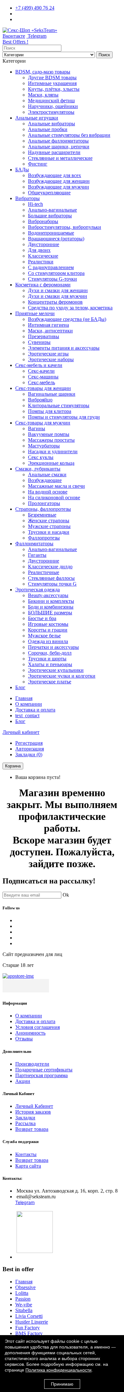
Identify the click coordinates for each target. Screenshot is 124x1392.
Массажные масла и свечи (56, 486)
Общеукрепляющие (49, 192)
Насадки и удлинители (53, 451)
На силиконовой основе (54, 497)
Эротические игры (48, 353)
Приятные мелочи (35, 313)
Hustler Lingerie (31, 1322)
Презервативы (43, 336)
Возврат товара (31, 1129)
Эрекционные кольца (51, 463)
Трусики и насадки (48, 532)
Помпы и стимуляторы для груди (64, 417)
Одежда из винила (48, 641)
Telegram (36, 36)
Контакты (26, 1154)
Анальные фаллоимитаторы (58, 141)
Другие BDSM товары (52, 77)
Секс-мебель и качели (38, 365)
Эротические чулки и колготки (61, 676)
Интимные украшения (52, 83)
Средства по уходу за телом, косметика (70, 307)
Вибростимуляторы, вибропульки (64, 227)
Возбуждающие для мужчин (58, 187)
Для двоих (39, 250)
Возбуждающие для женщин (59, 181)
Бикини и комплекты (51, 601)
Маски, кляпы (43, 94)
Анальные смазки (47, 474)
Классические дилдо (50, 566)
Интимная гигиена (48, 325)
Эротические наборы (51, 359)
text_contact (27, 715)
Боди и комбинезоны (50, 607)
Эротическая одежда (37, 589)
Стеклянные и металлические (60, 158)
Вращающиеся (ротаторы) (56, 238)
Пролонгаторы (44, 503)
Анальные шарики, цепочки (58, 146)
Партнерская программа (41, 1075)
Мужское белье (44, 635)
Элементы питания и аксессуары (64, 348)
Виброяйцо (40, 399)
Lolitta (21, 1293)
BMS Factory (29, 1333)
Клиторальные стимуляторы (58, 405)
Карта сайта (28, 1166)
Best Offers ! (15, 41)
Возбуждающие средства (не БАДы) (67, 319)
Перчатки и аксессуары (53, 647)
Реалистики (40, 261)
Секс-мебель (41, 382)
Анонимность (30, 1033)
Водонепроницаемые (51, 233)
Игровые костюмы (48, 624)
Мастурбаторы (44, 445)
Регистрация (29, 743)
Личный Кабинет (34, 1106)
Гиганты (37, 555)
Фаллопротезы (44, 537)
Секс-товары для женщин (43, 388)
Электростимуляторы (51, 112)
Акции (22, 1081)
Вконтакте (14, 36)
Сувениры (39, 342)
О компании (28, 704)
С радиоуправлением (51, 267)
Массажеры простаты (51, 440)
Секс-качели (41, 371)
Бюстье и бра (42, 618)
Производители (32, 1064)
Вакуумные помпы (48, 434)
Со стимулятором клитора (56, 273)
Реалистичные (43, 572)
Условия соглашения (37, 1027)
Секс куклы (40, 457)
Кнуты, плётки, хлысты (53, 89)
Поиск (104, 54)
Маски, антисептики (50, 330)
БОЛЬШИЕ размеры (50, 612)
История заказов (33, 1112)
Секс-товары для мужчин (42, 422)
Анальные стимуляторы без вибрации (69, 135)
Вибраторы (27, 198)
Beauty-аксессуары (48, 595)
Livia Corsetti (29, 1316)
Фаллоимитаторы (34, 543)
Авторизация (29, 748)
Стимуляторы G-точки (52, 279)
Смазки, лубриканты (37, 468)
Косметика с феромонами (43, 284)
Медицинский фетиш (51, 100)
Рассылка (25, 1123)
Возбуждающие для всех (54, 175)
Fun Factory (27, 1327)
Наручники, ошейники (53, 106)
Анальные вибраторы (51, 123)
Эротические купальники (56, 670)
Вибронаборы (43, 221)
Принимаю (62, 1384)
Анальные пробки (47, 129)
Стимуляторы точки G (52, 584)
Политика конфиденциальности (58, 1370)
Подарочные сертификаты (43, 1069)
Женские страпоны (48, 520)
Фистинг (37, 164)
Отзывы (24, 1038)
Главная (23, 698)
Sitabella (23, 1310)
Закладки (25, 1117)
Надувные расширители (54, 152)
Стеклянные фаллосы (51, 578)
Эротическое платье (49, 681)
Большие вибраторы (50, 215)
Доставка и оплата (35, 709)
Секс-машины (43, 376)
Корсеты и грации (47, 630)
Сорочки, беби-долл (50, 653)
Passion (23, 1299)
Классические (43, 256)
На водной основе (47, 491)
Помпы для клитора (49, 411)
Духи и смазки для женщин (58, 290)
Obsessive (25, 1287)
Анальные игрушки (36, 118)
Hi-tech (35, 204)
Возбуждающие (45, 480)
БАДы (22, 169)
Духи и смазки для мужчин (57, 296)
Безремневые (42, 514)
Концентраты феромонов (55, 302)
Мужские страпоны (49, 526)
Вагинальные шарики (51, 394)
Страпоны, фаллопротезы (43, 509)
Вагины (36, 428)
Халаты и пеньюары (50, 664)
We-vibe (23, 1304)
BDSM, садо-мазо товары (42, 71)
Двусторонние (43, 244)
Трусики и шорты (47, 658)
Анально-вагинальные (52, 210)
